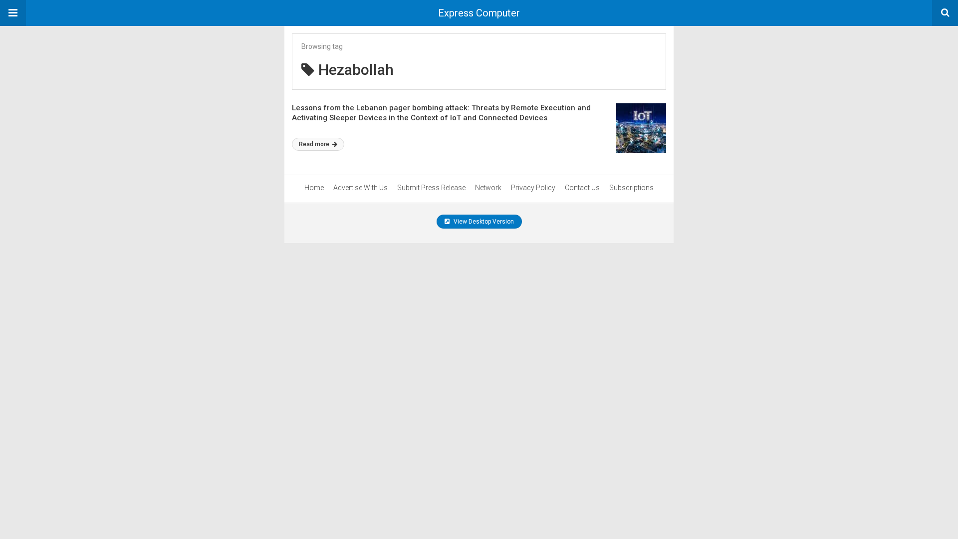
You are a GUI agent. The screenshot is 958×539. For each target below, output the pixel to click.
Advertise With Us (360, 188)
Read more (315, 144)
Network (488, 188)
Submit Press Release (431, 188)
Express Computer (479, 13)
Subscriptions (631, 188)
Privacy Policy (533, 188)
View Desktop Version (483, 221)
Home (314, 188)
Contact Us (582, 188)
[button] (13, 13)
